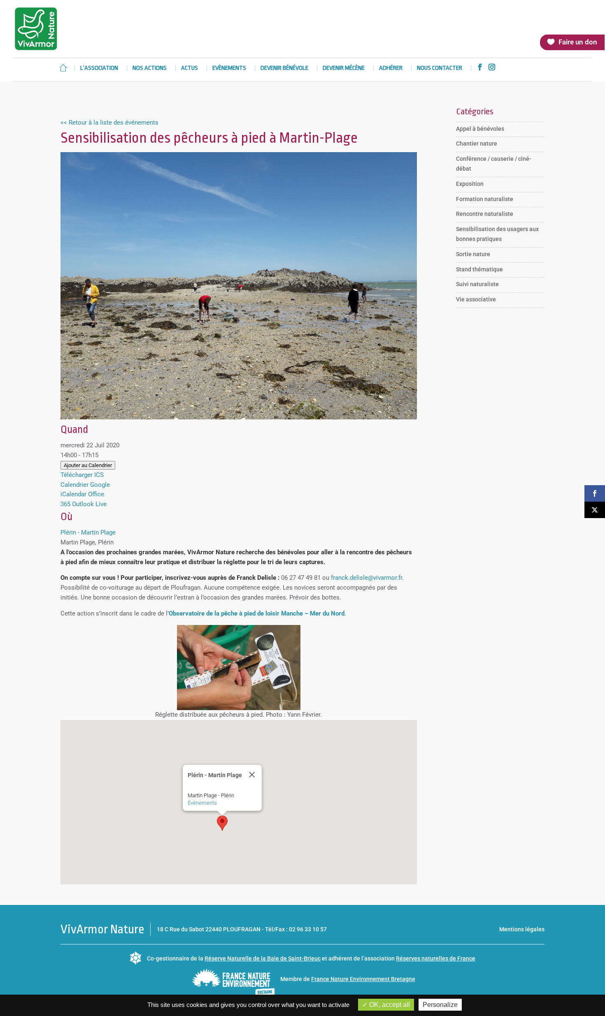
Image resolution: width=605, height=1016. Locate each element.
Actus (189, 68)
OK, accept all (389, 1004)
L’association (99, 68)
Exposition (470, 184)
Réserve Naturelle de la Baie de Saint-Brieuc (263, 958)
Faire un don (577, 42)
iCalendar (73, 494)
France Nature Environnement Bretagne (363, 979)
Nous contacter (439, 68)
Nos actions (150, 68)
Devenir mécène (344, 68)
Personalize (440, 1004)
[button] (222, 823)
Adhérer (391, 68)
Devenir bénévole (284, 68)
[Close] (252, 775)
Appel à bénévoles (480, 128)
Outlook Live (89, 504)
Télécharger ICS (82, 475)
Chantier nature (476, 143)
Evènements (229, 68)
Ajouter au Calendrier (88, 465)
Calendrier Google (85, 484)
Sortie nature (473, 254)
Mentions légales (521, 929)
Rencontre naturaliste (484, 214)
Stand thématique (479, 269)
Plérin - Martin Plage (88, 532)
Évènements (202, 803)
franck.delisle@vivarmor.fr (366, 577)
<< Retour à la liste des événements (109, 122)
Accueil (63, 68)
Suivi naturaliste (477, 284)
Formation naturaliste (484, 199)
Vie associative (476, 299)
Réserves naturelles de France (435, 958)
